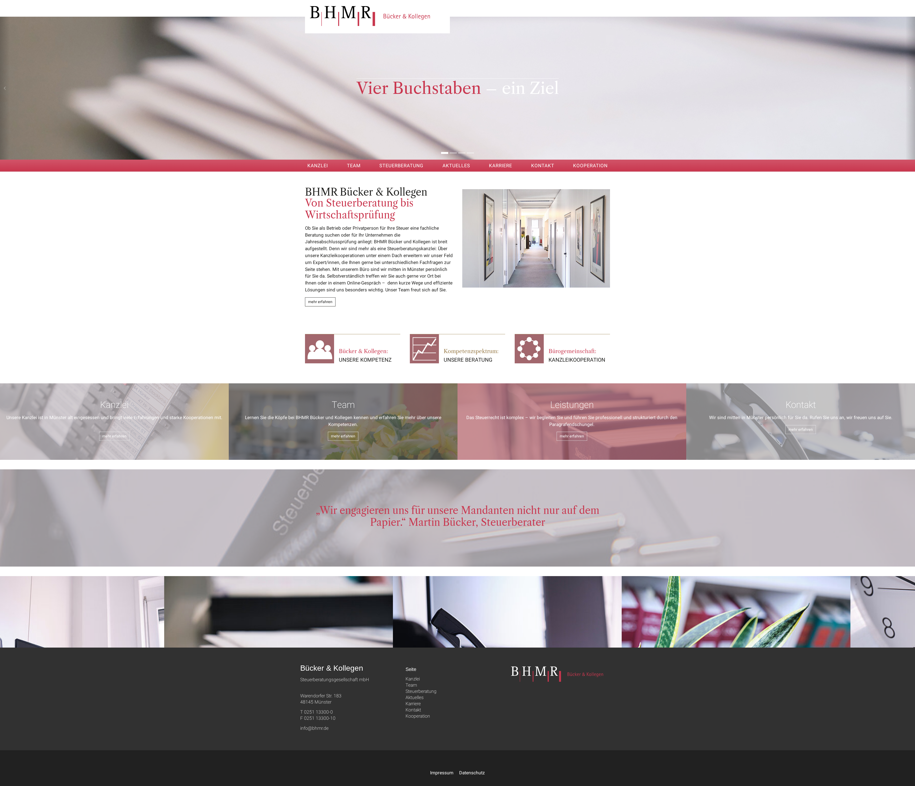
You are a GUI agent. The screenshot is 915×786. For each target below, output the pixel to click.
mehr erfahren (320, 302)
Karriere (413, 703)
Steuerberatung (421, 691)
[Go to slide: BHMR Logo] (453, 153)
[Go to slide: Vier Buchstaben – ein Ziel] (444, 153)
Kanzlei (413, 679)
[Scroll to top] (904, 775)
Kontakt (413, 710)
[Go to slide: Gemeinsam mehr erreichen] (470, 153)
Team (411, 685)
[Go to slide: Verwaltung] (461, 153)
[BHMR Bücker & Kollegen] (377, 16)
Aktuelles (415, 697)
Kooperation (418, 716)
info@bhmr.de (314, 728)
